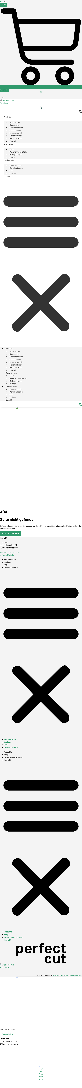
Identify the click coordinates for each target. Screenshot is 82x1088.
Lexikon (13, 173)
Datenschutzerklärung (60, 975)
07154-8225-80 (11, 1062)
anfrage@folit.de (7, 555)
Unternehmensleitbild (13, 757)
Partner (13, 157)
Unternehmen (9, 144)
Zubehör (13, 141)
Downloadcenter (16, 168)
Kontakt (7, 176)
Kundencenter (9, 160)
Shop (6, 755)
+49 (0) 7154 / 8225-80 (9, 552)
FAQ (6, 565)
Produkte (7, 117)
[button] (41, 262)
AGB (80, 975)
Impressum (74, 975)
